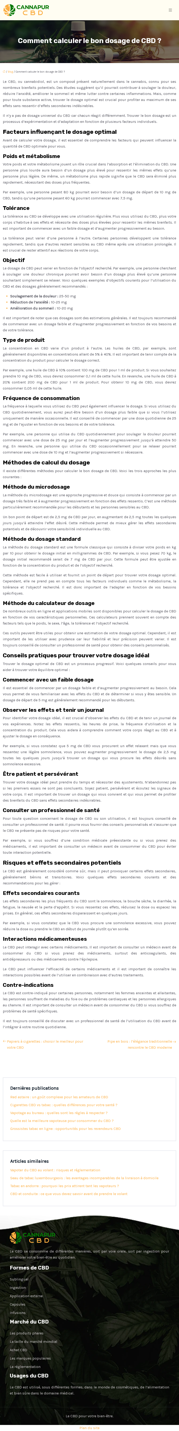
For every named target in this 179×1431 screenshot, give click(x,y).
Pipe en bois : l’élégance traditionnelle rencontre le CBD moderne (139, 1044)
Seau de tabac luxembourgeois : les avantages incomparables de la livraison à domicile (84, 1178)
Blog (10, 71)
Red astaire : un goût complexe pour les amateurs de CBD (59, 1097)
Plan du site (89, 1428)
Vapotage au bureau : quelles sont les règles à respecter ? (59, 1113)
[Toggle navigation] (170, 10)
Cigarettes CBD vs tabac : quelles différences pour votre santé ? (63, 1105)
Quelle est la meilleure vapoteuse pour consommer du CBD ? (62, 1121)
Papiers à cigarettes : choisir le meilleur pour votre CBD (45, 1044)
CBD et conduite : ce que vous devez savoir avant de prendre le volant (68, 1194)
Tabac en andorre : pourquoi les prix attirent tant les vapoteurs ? (64, 1186)
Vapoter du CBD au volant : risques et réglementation (55, 1170)
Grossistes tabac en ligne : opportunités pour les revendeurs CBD (65, 1128)
